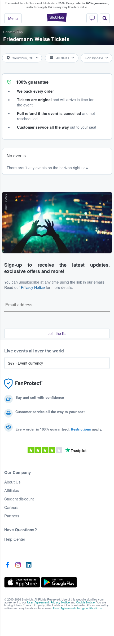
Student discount (19, 499)
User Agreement (38, 602)
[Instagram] (18, 565)
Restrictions (81, 429)
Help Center (14, 539)
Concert (9, 31)
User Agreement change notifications (77, 608)
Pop (20, 31)
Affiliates (11, 490)
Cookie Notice (85, 602)
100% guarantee (32, 82)
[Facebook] (7, 565)
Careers (11, 507)
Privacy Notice (33, 287)
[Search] (105, 18)
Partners (11, 516)
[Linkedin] (28, 565)
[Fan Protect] (23, 383)
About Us (12, 482)
